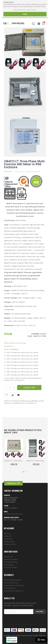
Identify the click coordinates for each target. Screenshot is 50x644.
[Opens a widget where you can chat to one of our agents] (41, 640)
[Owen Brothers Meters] (13, 23)
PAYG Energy (8, 565)
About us (7, 533)
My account (8, 539)
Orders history (9, 541)
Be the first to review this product (27, 171)
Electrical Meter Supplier (12, 580)
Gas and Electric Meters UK (13, 591)
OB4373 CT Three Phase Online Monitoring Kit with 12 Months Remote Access (14, 461)
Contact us (8, 536)
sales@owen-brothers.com (13, 514)
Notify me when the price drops (15, 343)
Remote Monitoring (10, 562)
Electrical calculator (11, 559)
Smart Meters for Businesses (14, 585)
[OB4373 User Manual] (21, 199)
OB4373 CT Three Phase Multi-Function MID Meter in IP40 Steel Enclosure (36, 461)
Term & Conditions (10, 567)
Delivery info (8, 557)
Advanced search (10, 544)
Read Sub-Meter (10, 588)
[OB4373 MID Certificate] (36, 187)
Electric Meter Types (11, 583)
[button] (23, 472)
